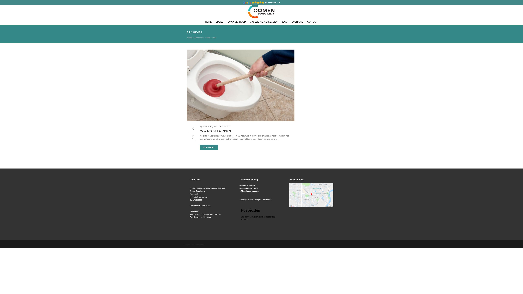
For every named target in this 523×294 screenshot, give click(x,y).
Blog (285, 22)
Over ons (297, 22)
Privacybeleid (199, 244)
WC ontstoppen (215, 131)
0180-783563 (206, 205)
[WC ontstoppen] (240, 85)
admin (205, 126)
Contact (312, 22)
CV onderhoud (237, 22)
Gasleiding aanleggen (263, 22)
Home (208, 22)
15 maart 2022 (224, 126)
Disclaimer (188, 244)
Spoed (220, 22)
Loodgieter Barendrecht (263, 199)
